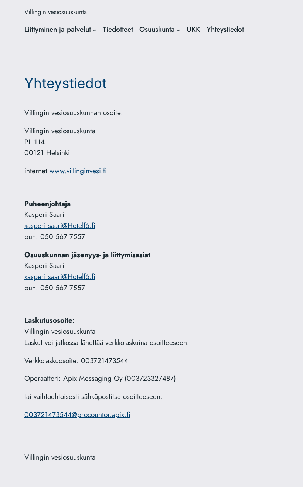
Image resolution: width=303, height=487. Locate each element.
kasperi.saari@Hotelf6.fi (59, 225)
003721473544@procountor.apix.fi (77, 414)
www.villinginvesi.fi (78, 170)
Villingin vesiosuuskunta (55, 11)
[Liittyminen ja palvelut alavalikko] (94, 29)
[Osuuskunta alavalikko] (178, 29)
